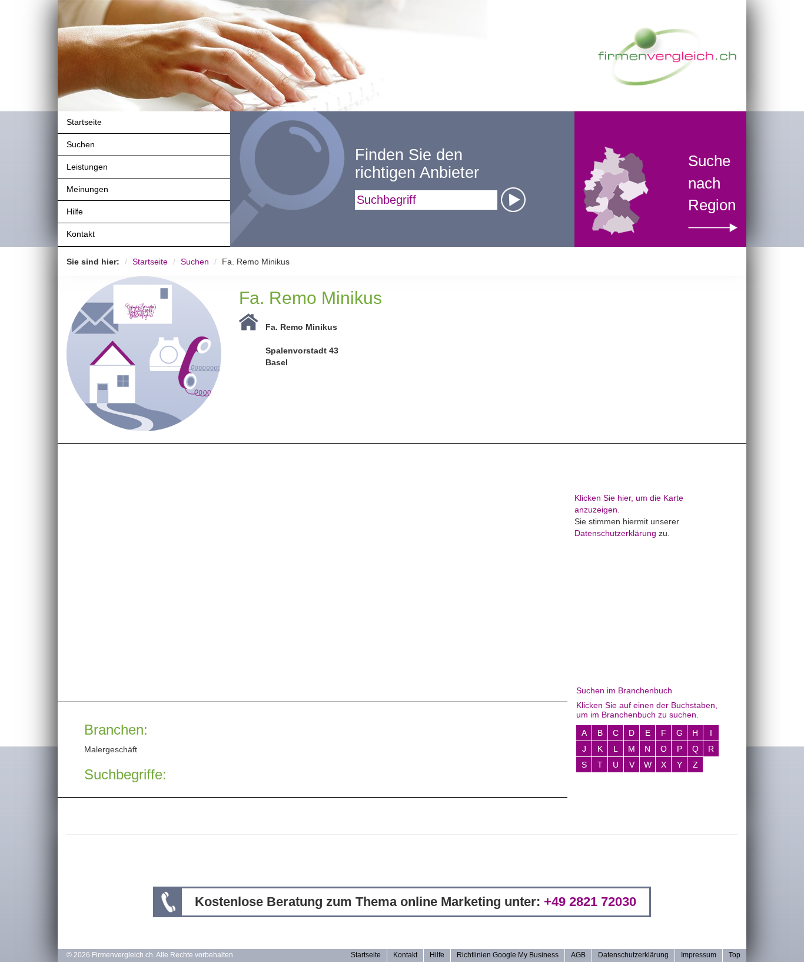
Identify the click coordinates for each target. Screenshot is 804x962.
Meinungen (87, 189)
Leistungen (87, 166)
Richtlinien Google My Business (508, 955)
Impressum (698, 955)
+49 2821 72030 (590, 901)
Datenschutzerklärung (615, 533)
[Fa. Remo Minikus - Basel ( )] (144, 353)
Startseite (84, 122)
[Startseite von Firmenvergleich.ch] (667, 55)
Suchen (81, 144)
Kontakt (81, 234)
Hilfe (75, 211)
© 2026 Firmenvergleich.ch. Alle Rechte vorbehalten (150, 955)
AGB (578, 955)
